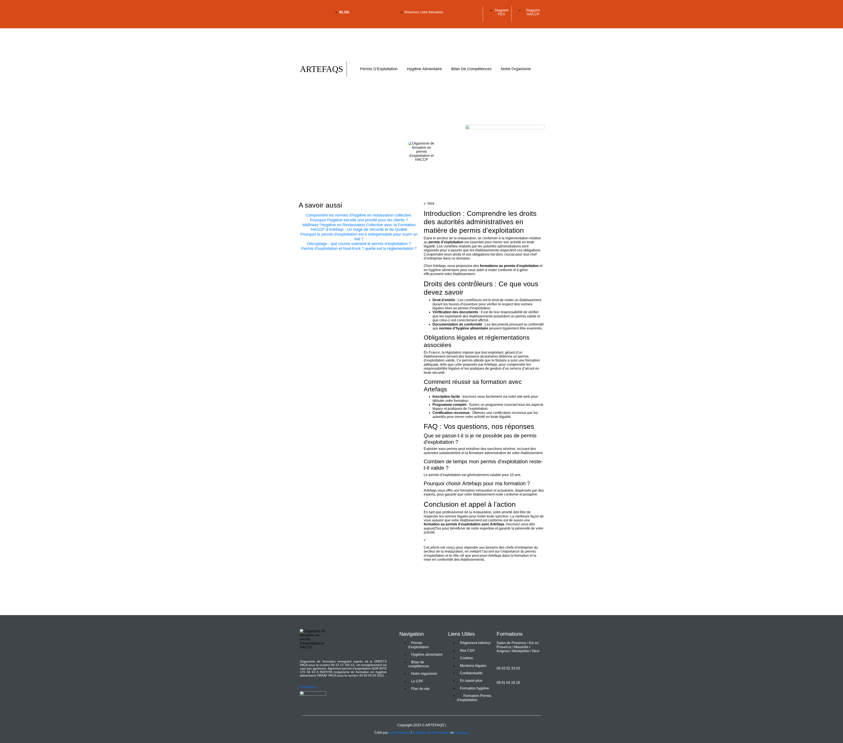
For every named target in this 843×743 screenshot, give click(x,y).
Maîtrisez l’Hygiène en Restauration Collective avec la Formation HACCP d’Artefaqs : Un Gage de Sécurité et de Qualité (359, 227)
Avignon (503, 651)
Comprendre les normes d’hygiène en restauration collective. (359, 215)
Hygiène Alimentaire (424, 69)
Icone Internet (399, 732)
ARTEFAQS (321, 69)
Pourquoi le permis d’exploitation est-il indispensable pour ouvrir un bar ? (359, 236)
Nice (535, 651)
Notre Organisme (516, 69)
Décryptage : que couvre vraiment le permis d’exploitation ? (359, 244)
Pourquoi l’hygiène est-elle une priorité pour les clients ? (359, 220)
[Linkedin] (317, 7)
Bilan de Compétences (471, 69)
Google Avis (308, 687)
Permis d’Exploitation (379, 69)
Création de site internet (431, 732)
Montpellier (521, 651)
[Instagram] (304, 19)
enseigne (461, 732)
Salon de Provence (511, 643)
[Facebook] (304, 7)
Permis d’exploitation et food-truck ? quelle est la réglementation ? (359, 248)
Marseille (521, 647)
